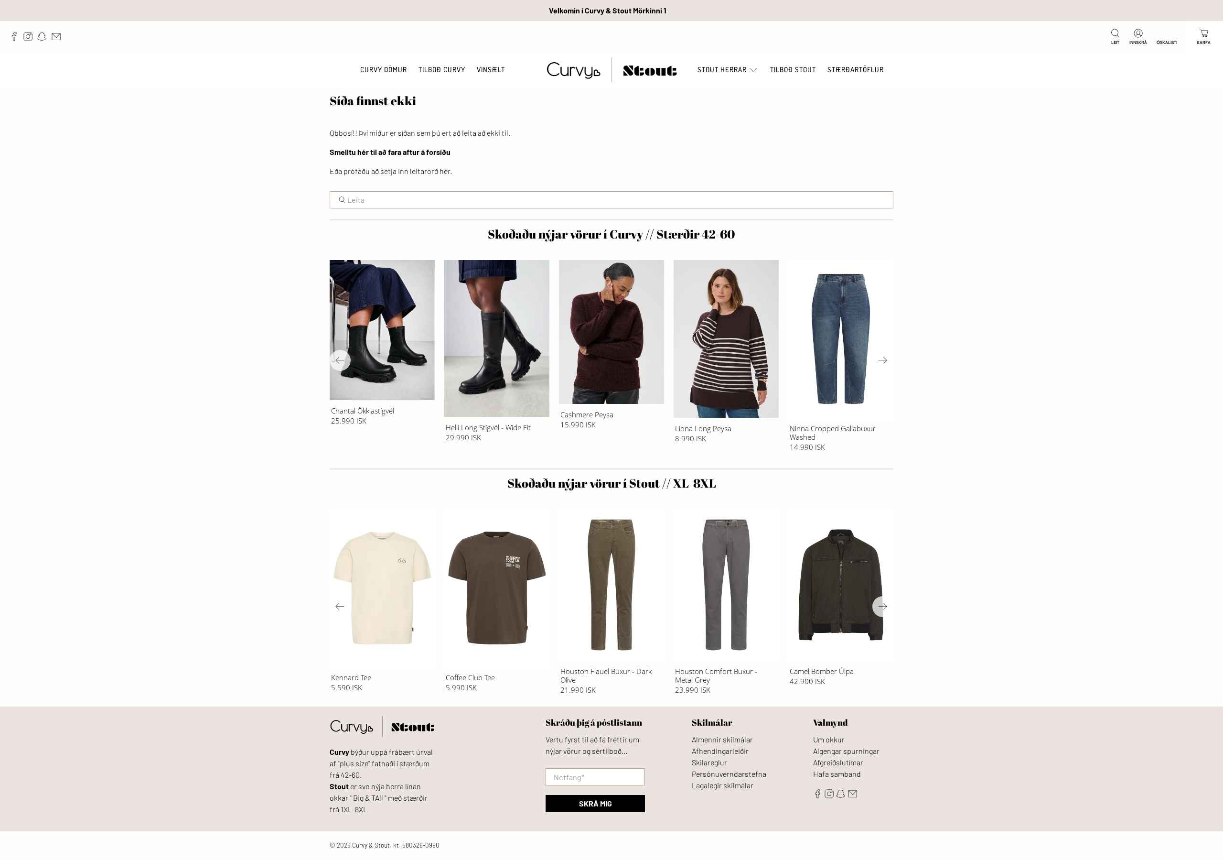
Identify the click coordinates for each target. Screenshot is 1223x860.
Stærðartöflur (855, 69)
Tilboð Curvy (441, 69)
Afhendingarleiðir (720, 750)
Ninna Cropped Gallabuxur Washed (833, 432)
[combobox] (611, 199)
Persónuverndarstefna (729, 773)
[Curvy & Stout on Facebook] (16, 39)
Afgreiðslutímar (838, 762)
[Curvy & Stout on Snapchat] (44, 39)
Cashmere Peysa (586, 414)
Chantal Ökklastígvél (362, 410)
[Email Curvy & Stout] (58, 39)
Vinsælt (491, 69)
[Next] (882, 360)
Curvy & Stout (371, 845)
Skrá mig (595, 803)
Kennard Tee (351, 677)
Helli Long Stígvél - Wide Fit (488, 427)
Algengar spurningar (846, 750)
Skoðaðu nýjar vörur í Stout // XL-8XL (611, 483)
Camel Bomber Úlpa (822, 670)
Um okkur (829, 739)
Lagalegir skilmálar (722, 785)
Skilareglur (709, 762)
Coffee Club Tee (470, 677)
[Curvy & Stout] (611, 70)
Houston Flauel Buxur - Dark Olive (606, 675)
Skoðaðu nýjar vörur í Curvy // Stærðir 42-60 (611, 234)
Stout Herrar (722, 69)
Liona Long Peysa (703, 428)
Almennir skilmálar (722, 739)
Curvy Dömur (383, 69)
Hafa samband (837, 773)
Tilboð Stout (793, 69)
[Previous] (340, 360)
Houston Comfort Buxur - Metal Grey (716, 675)
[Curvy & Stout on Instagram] (30, 39)
